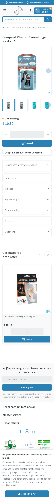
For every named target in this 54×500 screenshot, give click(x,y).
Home (5, 27)
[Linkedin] (33, 431)
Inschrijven (27, 387)
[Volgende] (48, 70)
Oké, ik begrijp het (27, 493)
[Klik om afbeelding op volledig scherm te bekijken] (27, 70)
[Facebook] (20, 431)
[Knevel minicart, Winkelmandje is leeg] (37, 10)
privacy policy (44, 396)
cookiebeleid (9, 485)
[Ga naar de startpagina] (18, 10)
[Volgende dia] (48, 254)
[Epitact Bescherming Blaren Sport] (27, 289)
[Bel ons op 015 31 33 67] (31, 10)
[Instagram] (27, 431)
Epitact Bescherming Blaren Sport (19, 316)
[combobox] (23, 19)
